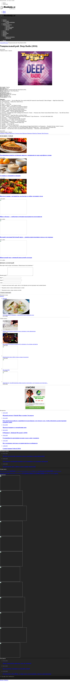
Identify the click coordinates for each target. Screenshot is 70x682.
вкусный (4, 471)
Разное (4, 35)
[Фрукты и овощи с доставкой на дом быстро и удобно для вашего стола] (13, 193)
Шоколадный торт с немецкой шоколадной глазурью (16, 257)
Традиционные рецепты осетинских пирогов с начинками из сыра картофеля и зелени (25, 155)
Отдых (4, 30)
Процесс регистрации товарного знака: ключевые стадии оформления (19, 331)
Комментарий (3, 275)
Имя (1, 277)
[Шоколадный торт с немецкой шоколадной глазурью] (13, 255)
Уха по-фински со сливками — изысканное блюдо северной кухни (18, 315)
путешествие (27, 473)
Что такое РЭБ (6, 370)
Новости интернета (10, 37)
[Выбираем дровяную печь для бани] (11, 535)
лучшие (33, 471)
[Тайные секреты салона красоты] (11, 626)
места (37, 471)
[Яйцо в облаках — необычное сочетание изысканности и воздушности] (13, 214)
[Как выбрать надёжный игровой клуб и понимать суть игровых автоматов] (10, 343)
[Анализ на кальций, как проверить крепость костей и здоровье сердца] (13, 642)
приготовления (19, 473)
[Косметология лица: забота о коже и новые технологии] (10, 355)
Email (1, 280)
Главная (4, 19)
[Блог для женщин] (8, 9)
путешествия (38, 473)
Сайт (1, 282)
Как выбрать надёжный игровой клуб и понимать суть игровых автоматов (20, 344)
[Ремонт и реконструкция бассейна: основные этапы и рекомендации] (10, 581)
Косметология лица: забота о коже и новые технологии (16, 357)
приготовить (13, 473)
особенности (42, 471)
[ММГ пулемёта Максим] (10, 490)
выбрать (13, 471)
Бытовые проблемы (10, 22)
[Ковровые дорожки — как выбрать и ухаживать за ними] (10, 657)
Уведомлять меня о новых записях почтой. (11, 290)
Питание (5, 32)
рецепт (46, 473)
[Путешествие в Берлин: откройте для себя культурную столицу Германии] (11, 550)
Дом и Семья (6, 21)
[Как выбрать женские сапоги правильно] (11, 505)
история (29, 471)
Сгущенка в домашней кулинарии (10, 175)
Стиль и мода (6, 23)
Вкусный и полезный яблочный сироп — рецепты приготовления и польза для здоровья (26, 237)
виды (1, 471)
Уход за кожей (8, 28)
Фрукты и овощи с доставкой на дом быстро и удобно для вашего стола (21, 196)
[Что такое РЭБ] (10, 368)
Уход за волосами (9, 27)
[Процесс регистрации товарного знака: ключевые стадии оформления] (10, 330)
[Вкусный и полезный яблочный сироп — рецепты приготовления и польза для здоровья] (13, 234)
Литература (8, 38)
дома (17, 471)
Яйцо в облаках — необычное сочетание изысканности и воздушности (21, 216)
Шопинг (5, 34)
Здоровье (7, 26)
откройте (50, 471)
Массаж (7, 29)
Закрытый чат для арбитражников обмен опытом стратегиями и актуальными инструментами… (25, 382)
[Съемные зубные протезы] (13, 520)
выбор (8, 471)
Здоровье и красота (7, 24)
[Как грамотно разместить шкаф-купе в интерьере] (11, 566)
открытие (55, 471)
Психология (5, 33)
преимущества (4, 473)
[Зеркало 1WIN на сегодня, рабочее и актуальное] (12, 611)
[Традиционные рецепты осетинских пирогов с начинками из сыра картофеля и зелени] (13, 152)
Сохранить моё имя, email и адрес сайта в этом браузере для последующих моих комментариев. (24, 285)
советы (56, 473)
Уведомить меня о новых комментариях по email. (13, 287)
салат (49, 473)
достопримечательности (23, 471)
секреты (52, 473)
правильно (59, 471)
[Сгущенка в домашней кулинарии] (13, 173)
